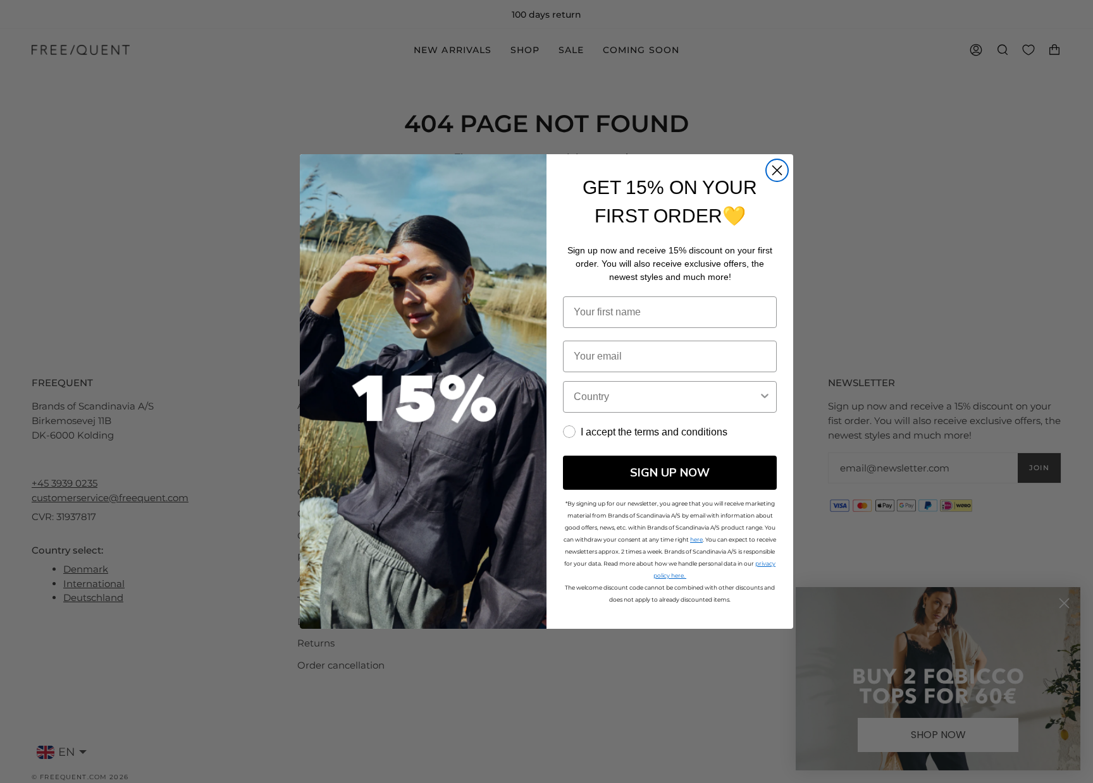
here (696, 539)
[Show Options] (764, 397)
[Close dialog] (777, 170)
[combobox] (666, 397)
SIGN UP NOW (670, 472)
